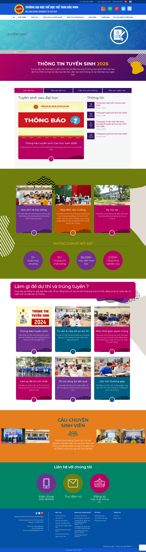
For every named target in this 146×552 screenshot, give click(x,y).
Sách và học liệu (60, 536)
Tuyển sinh (105, 17)
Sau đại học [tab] (28, 90)
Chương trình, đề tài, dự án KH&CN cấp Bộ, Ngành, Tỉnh (82, 522)
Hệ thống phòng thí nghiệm (80, 535)
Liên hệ (116, 516)
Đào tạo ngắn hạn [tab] (117, 90)
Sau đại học (59, 518)
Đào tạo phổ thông (61, 520)
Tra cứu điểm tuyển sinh (123, 17)
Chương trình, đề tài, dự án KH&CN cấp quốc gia (82, 527)
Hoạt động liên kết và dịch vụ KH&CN (81, 531)
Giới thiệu (22, 17)
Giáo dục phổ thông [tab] (87, 90)
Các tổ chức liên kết (101, 518)
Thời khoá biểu (118, 2)
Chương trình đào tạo (62, 534)
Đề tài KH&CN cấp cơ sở (82, 518)
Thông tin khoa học (80, 516)
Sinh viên (92, 17)
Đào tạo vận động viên (62, 523)
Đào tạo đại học (60, 516)
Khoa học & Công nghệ (52, 17)
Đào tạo (34, 17)
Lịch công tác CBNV (86, 2)
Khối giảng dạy (99, 516)
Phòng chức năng (100, 520)
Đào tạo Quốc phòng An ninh (63, 530)
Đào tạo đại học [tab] (58, 90)
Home (15, 51)
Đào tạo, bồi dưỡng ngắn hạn (63, 526)
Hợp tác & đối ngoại (75, 17)
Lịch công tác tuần (104, 2)
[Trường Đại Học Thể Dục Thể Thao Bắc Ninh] (19, 9)
